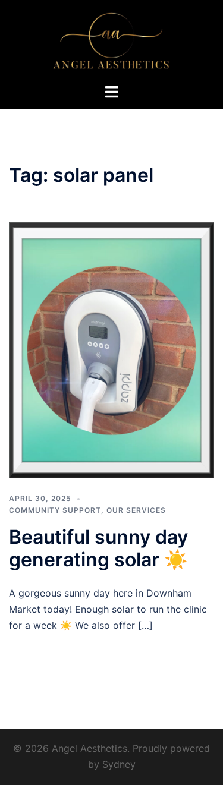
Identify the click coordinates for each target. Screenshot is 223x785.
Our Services (136, 510)
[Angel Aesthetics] (111, 40)
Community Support (55, 510)
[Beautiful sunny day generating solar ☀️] (111, 349)
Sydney (119, 764)
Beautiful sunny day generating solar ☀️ (98, 548)
